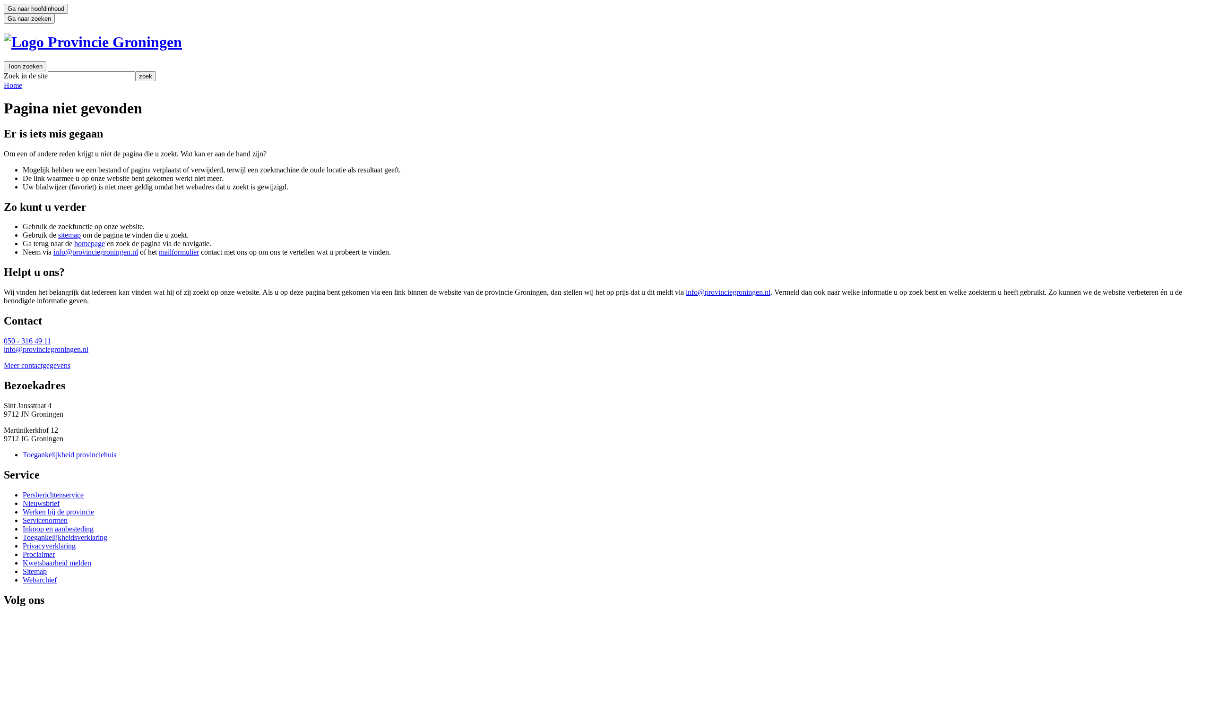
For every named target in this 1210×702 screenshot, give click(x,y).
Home (13, 85)
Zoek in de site (26, 76)
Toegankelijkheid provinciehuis (69, 455)
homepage (89, 244)
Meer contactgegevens (37, 365)
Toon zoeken (25, 66)
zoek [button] (145, 76)
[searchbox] (91, 76)
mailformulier (179, 252)
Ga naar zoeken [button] (29, 18)
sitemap (69, 235)
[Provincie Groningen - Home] (93, 42)
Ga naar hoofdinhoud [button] (36, 8)
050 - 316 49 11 (27, 341)
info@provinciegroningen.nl (95, 252)
